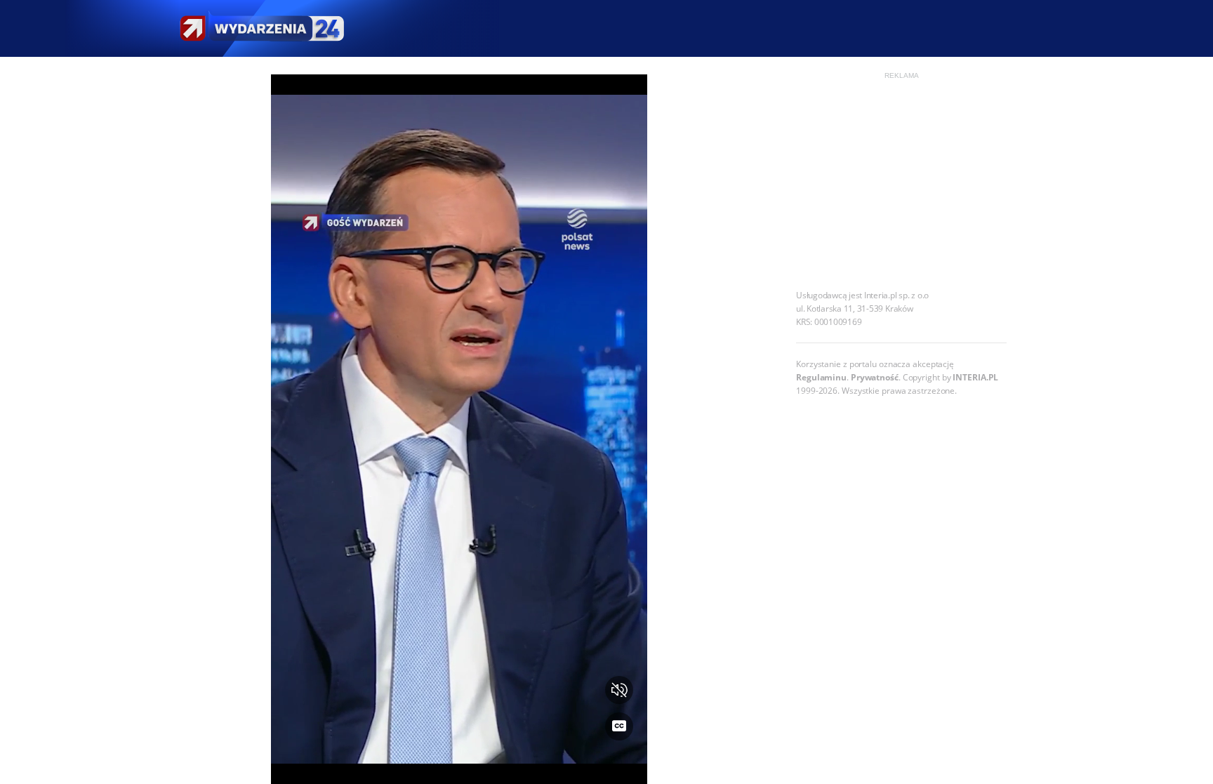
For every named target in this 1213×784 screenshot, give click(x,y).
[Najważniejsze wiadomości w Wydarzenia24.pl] (261, 28)
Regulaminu (821, 377)
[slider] (459, 765)
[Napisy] (619, 726)
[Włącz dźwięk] (619, 689)
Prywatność (875, 377)
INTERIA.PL (975, 377)
